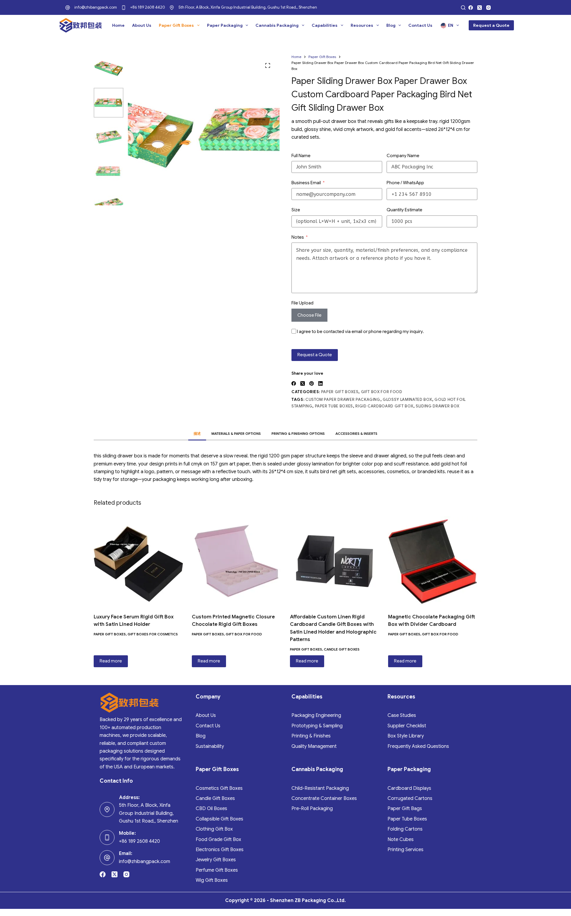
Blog (391, 25)
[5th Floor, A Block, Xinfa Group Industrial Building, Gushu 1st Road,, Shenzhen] (172, 7)
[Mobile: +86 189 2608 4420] (107, 837)
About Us (141, 25)
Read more (111, 661)
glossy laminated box (407, 399)
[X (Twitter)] (479, 7)
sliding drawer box (437, 406)
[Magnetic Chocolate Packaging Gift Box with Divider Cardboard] (432, 561)
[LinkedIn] (320, 383)
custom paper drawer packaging (342, 399)
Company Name (403, 155)
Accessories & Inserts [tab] (356, 433)
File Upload (302, 303)
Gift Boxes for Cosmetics (153, 634)
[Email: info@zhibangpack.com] (107, 857)
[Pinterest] (311, 383)
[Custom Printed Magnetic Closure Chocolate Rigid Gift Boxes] (236, 561)
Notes (297, 237)
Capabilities (325, 25)
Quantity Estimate (404, 209)
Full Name (300, 155)
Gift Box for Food (381, 391)
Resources (362, 25)
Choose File (309, 315)
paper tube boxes (334, 406)
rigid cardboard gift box (384, 406)
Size (295, 209)
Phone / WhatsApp (405, 182)
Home (118, 25)
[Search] (463, 7)
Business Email (306, 182)
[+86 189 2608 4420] (123, 7)
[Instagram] (488, 7)
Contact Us (420, 25)
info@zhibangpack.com (95, 7)
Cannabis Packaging (277, 25)
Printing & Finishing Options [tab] (298, 433)
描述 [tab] (197, 433)
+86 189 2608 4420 (147, 7)
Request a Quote (491, 25)
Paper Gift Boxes (176, 25)
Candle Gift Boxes (342, 649)
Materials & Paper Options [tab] (236, 433)
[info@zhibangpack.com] (67, 7)
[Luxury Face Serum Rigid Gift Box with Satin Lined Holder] (138, 561)
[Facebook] (470, 7)
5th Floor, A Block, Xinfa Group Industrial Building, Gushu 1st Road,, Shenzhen (247, 7)
